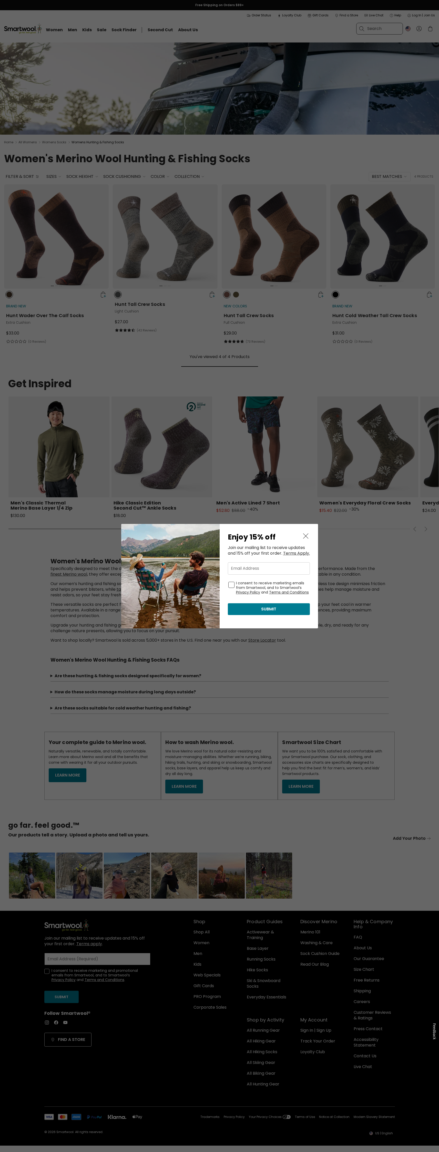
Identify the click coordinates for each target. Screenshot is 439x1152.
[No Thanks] (306, 536)
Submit (268, 609)
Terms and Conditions (289, 592)
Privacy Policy (248, 592)
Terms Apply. (296, 553)
